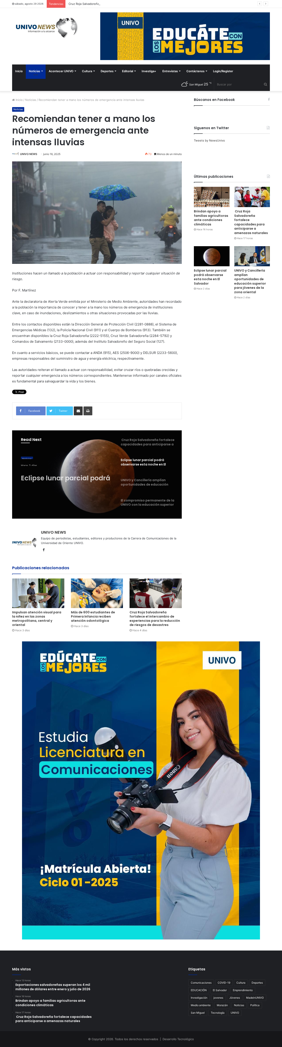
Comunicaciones (201, 982)
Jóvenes (234, 997)
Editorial (127, 71)
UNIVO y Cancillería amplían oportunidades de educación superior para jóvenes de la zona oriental (250, 281)
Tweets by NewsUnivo (209, 140)
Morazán (222, 1005)
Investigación (199, 997)
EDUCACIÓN (199, 990)
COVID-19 (224, 982)
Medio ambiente (201, 1005)
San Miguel (198, 1012)
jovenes (218, 997)
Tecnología (217, 1012)
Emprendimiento (243, 990)
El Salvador (220, 990)
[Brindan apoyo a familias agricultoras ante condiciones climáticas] (212, 197)
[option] (97, 474)
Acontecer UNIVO (61, 71)
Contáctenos (195, 71)
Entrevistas (170, 71)
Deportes (107, 71)
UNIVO (235, 1012)
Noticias (34, 71)
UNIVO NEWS (28, 154)
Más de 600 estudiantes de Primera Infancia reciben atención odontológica (93, 616)
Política (255, 1005)
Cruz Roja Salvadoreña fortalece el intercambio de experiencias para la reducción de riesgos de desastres (155, 618)
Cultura (87, 71)
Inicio (19, 71)
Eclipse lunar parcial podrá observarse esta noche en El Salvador (65, 475)
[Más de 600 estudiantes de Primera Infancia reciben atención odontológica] (97, 593)
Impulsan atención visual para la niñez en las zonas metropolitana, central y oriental (36, 618)
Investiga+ (149, 71)
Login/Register (223, 71)
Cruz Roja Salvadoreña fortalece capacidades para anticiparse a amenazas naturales (126, 4)
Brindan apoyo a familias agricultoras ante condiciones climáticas (211, 218)
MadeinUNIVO (255, 997)
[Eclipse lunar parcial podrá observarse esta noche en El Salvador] (212, 256)
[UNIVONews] (45, 27)
